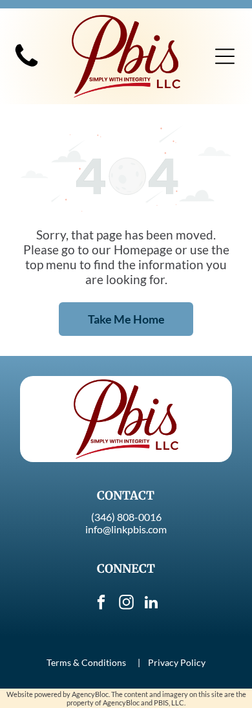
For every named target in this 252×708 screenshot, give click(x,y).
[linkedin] (151, 604)
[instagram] (126, 604)
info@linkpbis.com (126, 529)
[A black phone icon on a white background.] (26, 66)
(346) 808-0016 (126, 517)
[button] (225, 56)
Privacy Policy (176, 662)
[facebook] (101, 604)
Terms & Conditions (86, 662)
